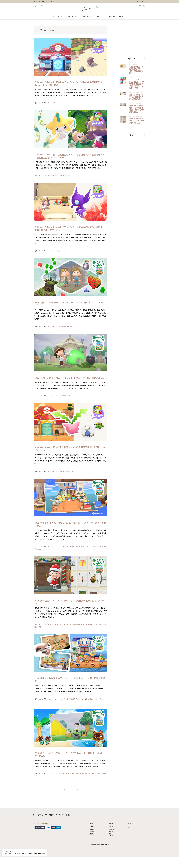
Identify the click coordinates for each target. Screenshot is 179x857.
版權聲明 (52, 2)
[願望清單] (140, 7)
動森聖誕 (99, 624)
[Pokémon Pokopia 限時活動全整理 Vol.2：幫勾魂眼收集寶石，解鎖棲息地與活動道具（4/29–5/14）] (70, 202)
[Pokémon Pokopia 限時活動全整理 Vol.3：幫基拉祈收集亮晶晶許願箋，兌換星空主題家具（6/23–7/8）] (70, 129)
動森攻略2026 (97, 547)
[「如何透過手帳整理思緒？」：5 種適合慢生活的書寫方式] (123, 119)
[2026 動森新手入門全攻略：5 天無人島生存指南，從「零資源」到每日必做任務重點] (70, 727)
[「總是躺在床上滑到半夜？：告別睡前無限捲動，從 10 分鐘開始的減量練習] (123, 104)
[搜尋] (144, 7)
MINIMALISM (133, 64)
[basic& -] (89, 8)
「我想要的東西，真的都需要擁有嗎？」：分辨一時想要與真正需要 (136, 70)
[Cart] (136, 7)
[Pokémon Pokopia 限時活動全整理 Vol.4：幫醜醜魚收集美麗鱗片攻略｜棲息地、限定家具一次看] (70, 57)
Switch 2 (74, 471)
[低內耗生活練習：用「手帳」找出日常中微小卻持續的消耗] (123, 93)
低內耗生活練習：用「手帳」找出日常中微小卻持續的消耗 (136, 97)
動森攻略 (79, 547)
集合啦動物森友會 (72, 326)
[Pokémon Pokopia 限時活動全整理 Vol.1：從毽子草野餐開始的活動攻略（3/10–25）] (70, 422)
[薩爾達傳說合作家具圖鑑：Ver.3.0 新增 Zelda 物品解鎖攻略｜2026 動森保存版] (70, 277)
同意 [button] (43, 854)
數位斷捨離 (111, 829)
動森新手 (94, 774)
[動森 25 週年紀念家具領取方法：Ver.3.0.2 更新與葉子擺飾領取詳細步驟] (70, 352)
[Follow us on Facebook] (38, 6)
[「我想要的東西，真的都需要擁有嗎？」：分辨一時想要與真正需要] (123, 66)
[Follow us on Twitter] (36, 6)
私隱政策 (92, 831)
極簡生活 (111, 827)
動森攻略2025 (87, 547)
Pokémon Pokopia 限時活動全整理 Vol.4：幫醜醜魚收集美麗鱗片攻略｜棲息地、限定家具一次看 (137, 84)
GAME (41, 103)
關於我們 (37, 2)
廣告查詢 (44, 2)
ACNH (50, 547)
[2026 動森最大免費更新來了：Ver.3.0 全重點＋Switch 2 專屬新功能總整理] (70, 653)
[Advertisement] (133, 38)
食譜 (110, 833)
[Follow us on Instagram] (44, 6)
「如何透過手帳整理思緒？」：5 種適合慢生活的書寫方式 (136, 121)
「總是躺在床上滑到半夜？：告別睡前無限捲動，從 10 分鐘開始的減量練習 (136, 109)
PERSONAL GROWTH (136, 92)
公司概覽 (92, 827)
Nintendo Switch (53, 175)
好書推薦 (111, 836)
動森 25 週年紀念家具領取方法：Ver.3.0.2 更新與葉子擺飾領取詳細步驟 (69, 378)
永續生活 (111, 831)
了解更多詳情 (37, 854)
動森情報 (73, 547)
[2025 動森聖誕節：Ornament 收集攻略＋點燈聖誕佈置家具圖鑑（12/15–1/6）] (70, 575)
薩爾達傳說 (62, 326)
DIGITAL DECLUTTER (136, 103)
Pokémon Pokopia (53, 103)
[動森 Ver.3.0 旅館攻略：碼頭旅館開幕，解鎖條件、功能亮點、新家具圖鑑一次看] (70, 497)
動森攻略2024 (80, 624)
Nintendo (55, 547)
